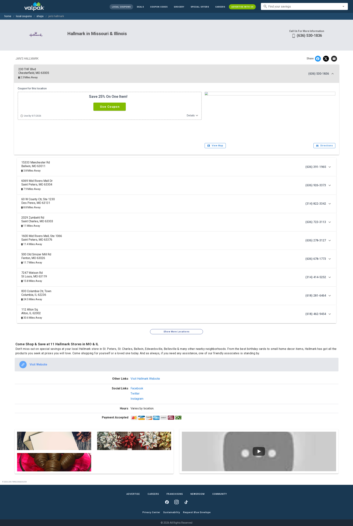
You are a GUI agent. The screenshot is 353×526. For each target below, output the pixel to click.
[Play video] (259, 451)
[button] (199, 6)
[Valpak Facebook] (167, 502)
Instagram (137, 398)
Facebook (137, 388)
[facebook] (318, 59)
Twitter (135, 393)
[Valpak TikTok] (186, 502)
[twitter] (326, 59)
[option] (176, 364)
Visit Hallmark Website (145, 378)
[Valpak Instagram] (176, 502)
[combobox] (304, 6)
